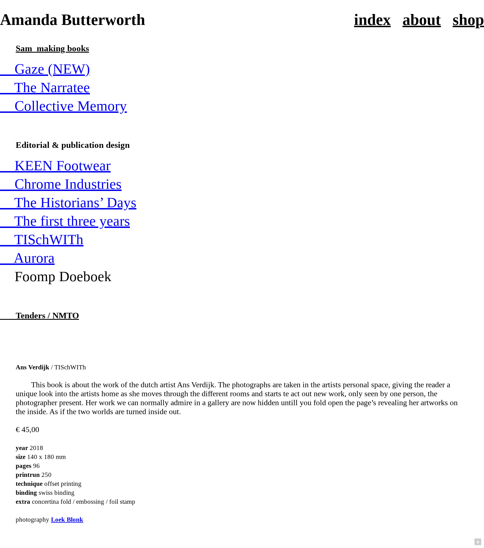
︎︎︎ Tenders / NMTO (39, 315)
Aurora (27, 258)
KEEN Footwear (55, 165)
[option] (242, 193)
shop (468, 19)
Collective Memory (63, 106)
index (372, 19)
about (421, 19)
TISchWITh (41, 239)
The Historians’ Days (68, 202)
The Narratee (45, 87)
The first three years (65, 221)
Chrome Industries (61, 184)
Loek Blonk (67, 519)
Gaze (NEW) (45, 69)
